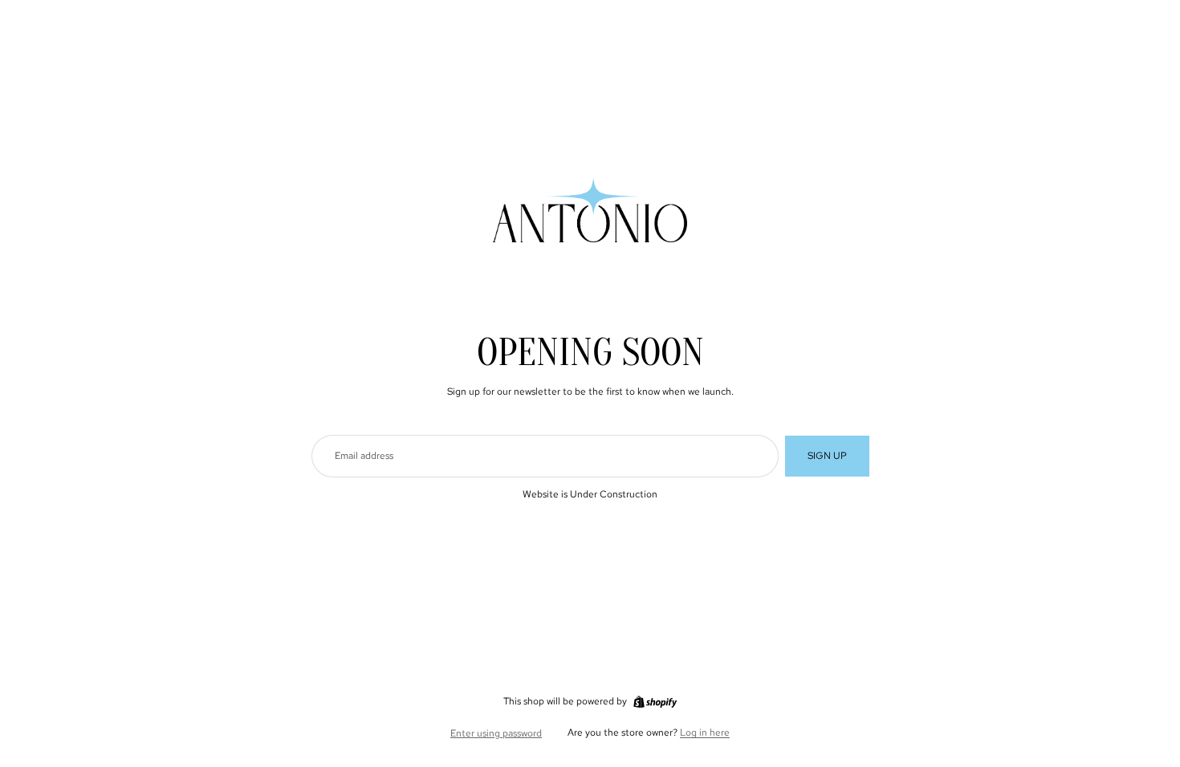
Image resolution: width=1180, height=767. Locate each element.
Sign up (827, 455)
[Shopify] (655, 702)
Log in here (705, 732)
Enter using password (496, 733)
